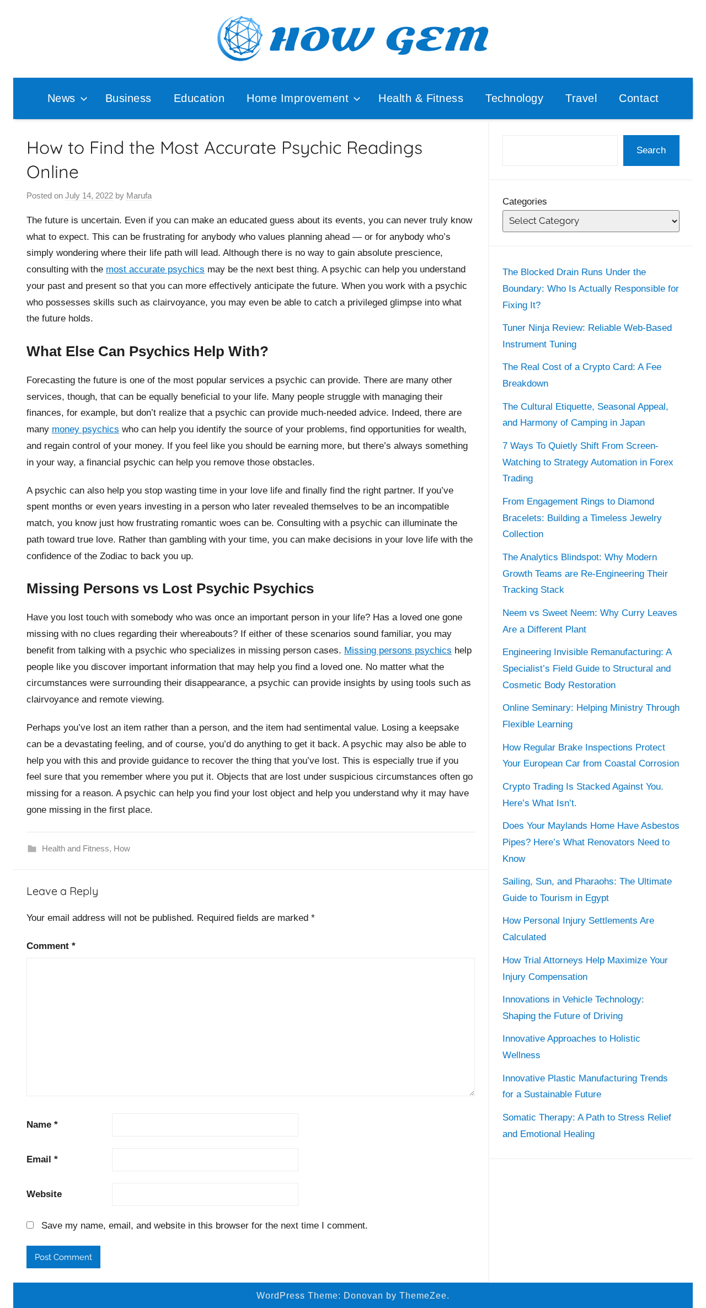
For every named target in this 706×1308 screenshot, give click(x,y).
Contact (639, 98)
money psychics (85, 429)
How (122, 848)
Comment (51, 946)
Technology (514, 98)
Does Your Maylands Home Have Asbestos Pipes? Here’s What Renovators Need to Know (591, 842)
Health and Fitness (75, 848)
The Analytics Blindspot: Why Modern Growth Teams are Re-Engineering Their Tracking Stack (585, 574)
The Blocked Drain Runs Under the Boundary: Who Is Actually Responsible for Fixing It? (590, 288)
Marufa (139, 195)
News (61, 98)
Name (42, 1124)
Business (128, 98)
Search (651, 150)
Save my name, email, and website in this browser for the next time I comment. (204, 1225)
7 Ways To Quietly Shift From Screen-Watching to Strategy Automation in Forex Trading (587, 462)
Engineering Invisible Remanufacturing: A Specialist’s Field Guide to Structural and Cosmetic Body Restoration (586, 668)
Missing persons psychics (398, 650)
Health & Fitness (420, 98)
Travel (581, 98)
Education (199, 98)
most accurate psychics (155, 269)
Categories (524, 201)
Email (42, 1159)
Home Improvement (298, 98)
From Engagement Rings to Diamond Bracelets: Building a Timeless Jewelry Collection (582, 518)
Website (44, 1194)
